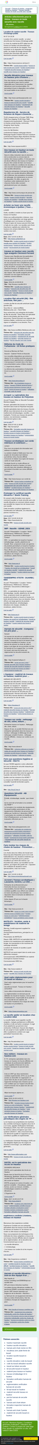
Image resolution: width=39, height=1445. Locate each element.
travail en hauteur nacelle (21, 1048)
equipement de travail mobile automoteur (22, 837)
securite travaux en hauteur (22, 293)
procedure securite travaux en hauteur (15, 753)
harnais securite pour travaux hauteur (17, 664)
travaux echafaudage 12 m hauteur (16, 1375)
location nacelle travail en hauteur (23, 201)
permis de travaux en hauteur (17, 389)
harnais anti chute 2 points (21, 662)
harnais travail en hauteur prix (13, 670)
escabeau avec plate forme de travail (18, 1352)
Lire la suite (8, 58)
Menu (34, 2)
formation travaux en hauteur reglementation (17, 433)
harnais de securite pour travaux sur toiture (16, 668)
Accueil (5, 1423)
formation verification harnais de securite (18, 1380)
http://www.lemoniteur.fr (17, 381)
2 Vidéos (16, 27)
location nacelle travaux (28, 67)
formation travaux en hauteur (14, 435)
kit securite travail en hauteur (18, 1369)
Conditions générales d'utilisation (17, 1424)
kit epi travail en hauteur (16, 1389)
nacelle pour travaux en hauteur (15, 72)
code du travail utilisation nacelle (19, 1364)
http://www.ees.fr (14, 563)
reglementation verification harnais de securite (16, 1385)
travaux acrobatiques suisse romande (23, 917)
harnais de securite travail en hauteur (17, 666)
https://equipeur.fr (14, 705)
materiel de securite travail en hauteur (17, 1414)
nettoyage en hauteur (25, 755)
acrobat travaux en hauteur (20, 487)
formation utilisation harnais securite (16, 1212)
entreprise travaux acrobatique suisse (14, 913)
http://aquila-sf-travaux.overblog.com (21, 1309)
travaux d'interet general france (21, 385)
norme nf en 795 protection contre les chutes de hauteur (19, 1316)
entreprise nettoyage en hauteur (24, 749)
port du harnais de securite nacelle (16, 1398)
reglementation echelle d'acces (19, 1206)
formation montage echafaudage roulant (16, 1210)
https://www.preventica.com (18, 1011)
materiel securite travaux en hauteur (17, 70)
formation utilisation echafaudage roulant (16, 1208)
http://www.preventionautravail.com (20, 876)
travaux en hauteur (10, 295)
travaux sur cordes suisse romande (24, 911)
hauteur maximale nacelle (17, 1343)
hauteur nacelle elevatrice (22, 100)
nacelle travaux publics (21, 65)
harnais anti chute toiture (16, 1402)
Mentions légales (16, 1423)
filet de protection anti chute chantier (21, 340)
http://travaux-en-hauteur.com (19, 1100)
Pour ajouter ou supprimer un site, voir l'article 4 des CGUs (17, 1429)
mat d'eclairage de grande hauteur (19, 247)
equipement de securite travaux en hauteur (19, 489)
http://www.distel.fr (15, 1201)
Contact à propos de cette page (22, 1426)
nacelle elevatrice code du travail (19, 1361)
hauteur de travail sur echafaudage (17, 568)
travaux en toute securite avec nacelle (15, 102)
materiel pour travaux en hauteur (19, 1371)
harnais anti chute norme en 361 (22, 707)
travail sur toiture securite (16, 1366)
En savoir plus (9, 1443)
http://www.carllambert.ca (16, 239)
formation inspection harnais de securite (18, 1406)
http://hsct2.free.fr (14, 789)
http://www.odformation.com (17, 1154)
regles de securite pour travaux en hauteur (19, 751)
